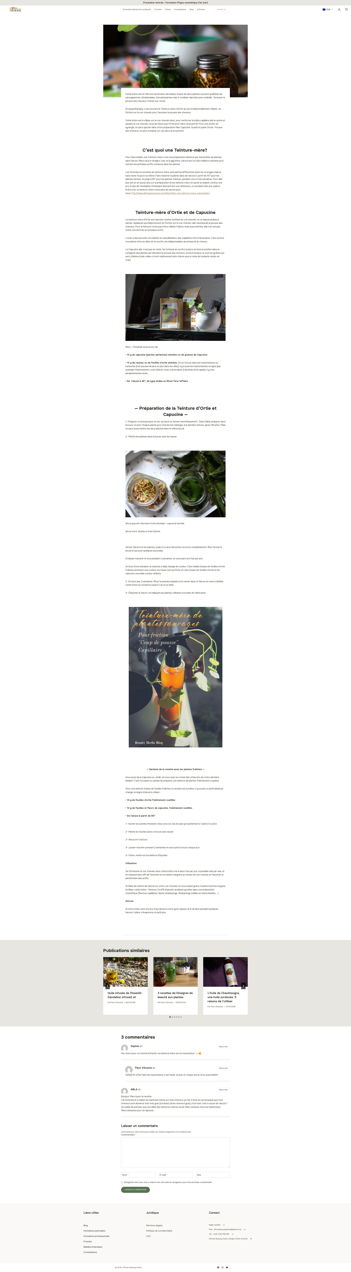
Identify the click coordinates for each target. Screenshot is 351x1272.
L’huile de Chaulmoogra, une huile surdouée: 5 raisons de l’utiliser (223, 997)
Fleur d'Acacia (117, 1002)
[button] (328, 9)
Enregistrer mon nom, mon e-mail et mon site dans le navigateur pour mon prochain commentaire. (168, 1182)
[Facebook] (218, 1267)
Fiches (168, 9)
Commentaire (128, 1134)
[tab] (170, 1017)
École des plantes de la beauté (137, 9)
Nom (125, 1175)
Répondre (223, 1046)
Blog (191, 9)
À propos (201, 9)
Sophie (135, 1046)
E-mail (163, 1175)
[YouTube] (227, 1267)
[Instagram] (222, 1267)
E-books (158, 9)
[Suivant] (243, 986)
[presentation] (125, 972)
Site (199, 1175)
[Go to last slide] (107, 986)
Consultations (180, 9)
